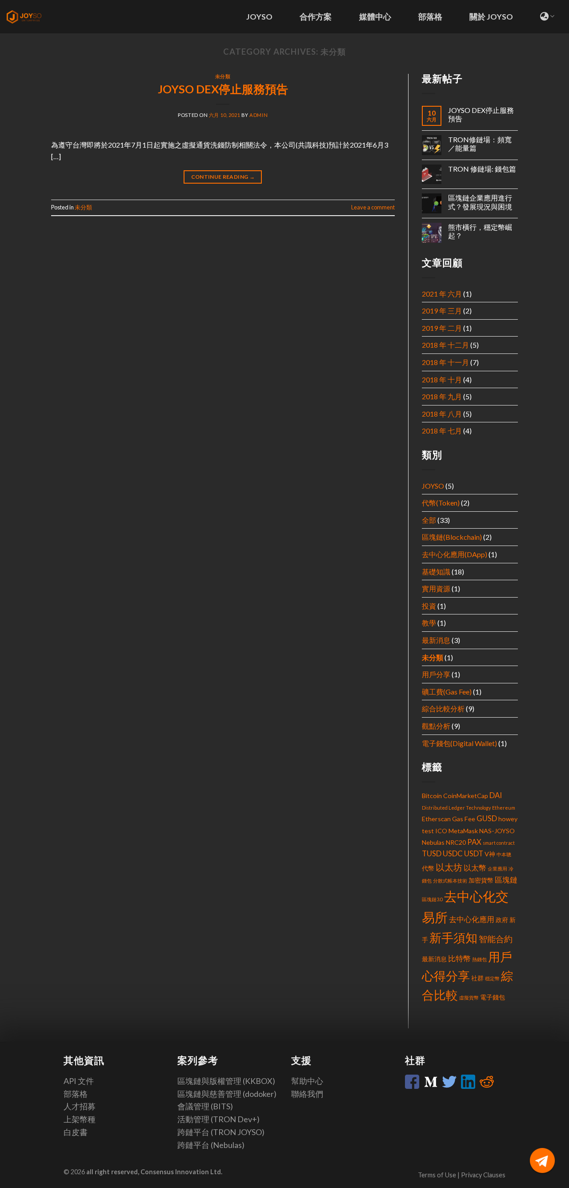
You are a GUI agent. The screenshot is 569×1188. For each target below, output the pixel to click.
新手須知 (453, 937)
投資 (429, 606)
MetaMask (463, 831)
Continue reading (223, 176)
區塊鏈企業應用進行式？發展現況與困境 (480, 201)
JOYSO (259, 16)
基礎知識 (436, 571)
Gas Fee (463, 819)
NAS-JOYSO (497, 831)
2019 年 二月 (442, 328)
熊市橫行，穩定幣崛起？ (480, 231)
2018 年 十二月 (445, 345)
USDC (453, 853)
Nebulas (433, 842)
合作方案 (316, 16)
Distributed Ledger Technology (456, 808)
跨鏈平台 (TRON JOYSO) (220, 1132)
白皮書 (76, 1132)
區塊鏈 (506, 879)
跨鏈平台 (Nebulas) (210, 1145)
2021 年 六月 (442, 293)
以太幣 (475, 867)
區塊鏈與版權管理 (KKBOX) (226, 1081)
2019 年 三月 (442, 310)
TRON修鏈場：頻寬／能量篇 (480, 143)
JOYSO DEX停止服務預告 (223, 89)
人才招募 (80, 1106)
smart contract (499, 843)
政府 (502, 919)
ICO (441, 831)
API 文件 (79, 1081)
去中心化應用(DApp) (454, 554)
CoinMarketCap (465, 795)
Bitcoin (432, 795)
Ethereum (503, 808)
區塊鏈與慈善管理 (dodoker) (226, 1094)
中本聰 (504, 854)
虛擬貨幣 (469, 997)
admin (258, 115)
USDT (473, 853)
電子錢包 (492, 997)
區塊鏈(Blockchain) (452, 537)
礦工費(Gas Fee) (447, 691)
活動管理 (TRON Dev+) (218, 1119)
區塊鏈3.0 (432, 899)
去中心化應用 (471, 919)
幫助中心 (307, 1081)
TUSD (431, 853)
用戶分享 (436, 674)
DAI (495, 795)
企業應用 (497, 868)
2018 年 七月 (442, 430)
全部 (429, 520)
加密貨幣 (481, 880)
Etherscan (436, 819)
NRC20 (456, 842)
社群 (477, 978)
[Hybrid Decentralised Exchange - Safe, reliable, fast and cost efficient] (33, 17)
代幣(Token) (441, 502)
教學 (429, 622)
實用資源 (436, 588)
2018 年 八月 (442, 413)
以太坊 (449, 867)
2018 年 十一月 (445, 362)
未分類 (223, 76)
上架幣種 (80, 1119)
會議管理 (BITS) (205, 1106)
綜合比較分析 (443, 708)
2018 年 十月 (442, 379)
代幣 (428, 868)
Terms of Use (437, 1175)
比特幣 (459, 958)
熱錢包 (479, 959)
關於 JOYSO (491, 16)
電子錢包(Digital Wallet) (459, 743)
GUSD (487, 818)
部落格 (430, 16)
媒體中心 (375, 16)
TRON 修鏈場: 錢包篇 (482, 169)
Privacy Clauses (483, 1175)
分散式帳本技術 (450, 880)
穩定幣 (492, 978)
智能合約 (496, 939)
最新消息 (436, 640)
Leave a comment (373, 207)
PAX (474, 842)
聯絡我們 (307, 1094)
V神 (490, 854)
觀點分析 (436, 726)
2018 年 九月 (442, 396)
